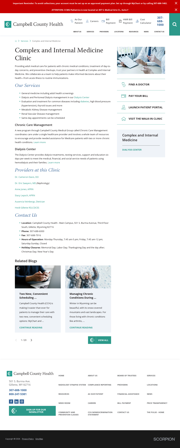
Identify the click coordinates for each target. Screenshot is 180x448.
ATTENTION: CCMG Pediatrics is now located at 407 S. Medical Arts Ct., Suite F (90, 10)
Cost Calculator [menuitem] (145, 21)
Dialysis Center (81, 97)
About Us (92, 375)
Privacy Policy (28, 439)
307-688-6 (35, 231)
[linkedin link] (16, 401)
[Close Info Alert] (176, 9)
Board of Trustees (126, 375)
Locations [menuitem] (119, 32)
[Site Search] (174, 24)
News (149, 394)
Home (61, 375)
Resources (64, 394)
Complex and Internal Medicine (140, 137)
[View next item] (31, 340)
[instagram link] (22, 401)
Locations (152, 385)
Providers (122, 385)
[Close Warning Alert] (176, 3)
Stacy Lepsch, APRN (25, 195)
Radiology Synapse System (72, 385)
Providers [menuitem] (104, 32)
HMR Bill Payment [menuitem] (128, 21)
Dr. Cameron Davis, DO (27, 176)
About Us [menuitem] (77, 32)
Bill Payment (124, 403)
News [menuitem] (146, 32)
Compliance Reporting (99, 385)
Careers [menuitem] (94, 21)
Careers (92, 403)
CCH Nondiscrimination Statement (100, 413)
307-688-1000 (160, 21)
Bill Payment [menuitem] (111, 21)
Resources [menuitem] (133, 32)
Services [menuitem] (90, 32)
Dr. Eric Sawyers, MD (25, 183)
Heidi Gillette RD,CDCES (27, 207)
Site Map (39, 439)
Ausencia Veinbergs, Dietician (30, 201)
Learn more (40, 142)
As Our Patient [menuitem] (79, 21)
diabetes (84, 101)
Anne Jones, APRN (24, 189)
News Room (64, 403)
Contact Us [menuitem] (159, 32)
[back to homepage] (16, 41)
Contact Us (123, 412)
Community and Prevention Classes (69, 413)
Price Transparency (157, 403)
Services (24, 41)
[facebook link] (11, 401)
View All (103, 340)
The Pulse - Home (155, 412)
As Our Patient (95, 394)
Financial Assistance (128, 394)
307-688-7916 (33, 235)
